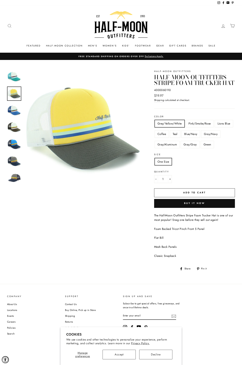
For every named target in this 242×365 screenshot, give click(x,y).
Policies (11, 328)
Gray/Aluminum (167, 144)
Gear (160, 45)
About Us (12, 304)
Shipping (159, 100)
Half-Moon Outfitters (172, 71)
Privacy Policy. (140, 343)
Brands (197, 45)
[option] (121, 56)
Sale (212, 45)
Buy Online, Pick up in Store (80, 310)
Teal (175, 134)
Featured (34, 45)
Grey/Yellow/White (169, 123)
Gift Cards (177, 45)
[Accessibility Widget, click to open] (5, 359)
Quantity (161, 171)
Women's (110, 45)
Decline (156, 354)
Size (157, 154)
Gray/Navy (211, 134)
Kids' (126, 45)
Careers (11, 321)
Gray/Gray (190, 144)
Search (11, 333)
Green (207, 144)
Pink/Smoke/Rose (199, 123)
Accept (119, 354)
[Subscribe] (173, 316)
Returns (69, 321)
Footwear (143, 45)
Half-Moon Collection (64, 45)
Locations (12, 310)
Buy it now (194, 203)
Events (10, 316)
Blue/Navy (190, 134)
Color (159, 116)
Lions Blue (224, 123)
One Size (163, 162)
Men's (92, 45)
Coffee (161, 134)
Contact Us (71, 304)
